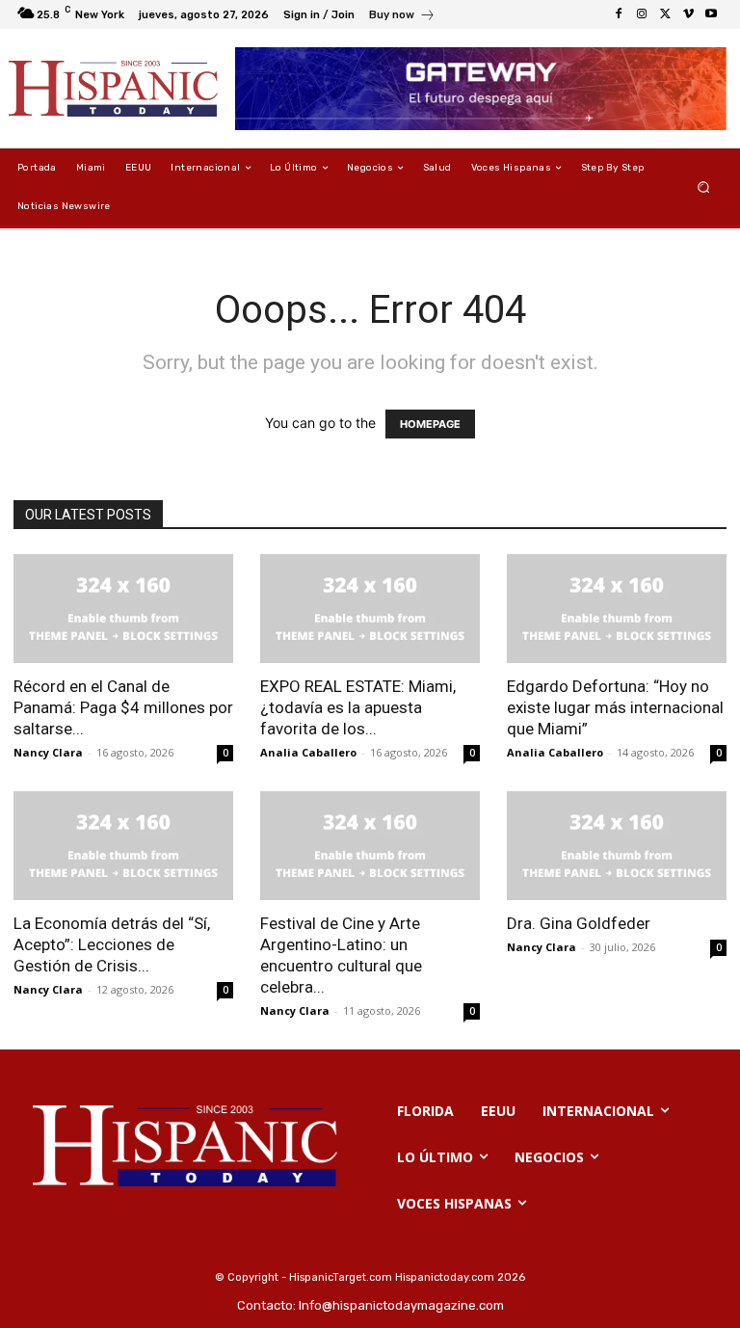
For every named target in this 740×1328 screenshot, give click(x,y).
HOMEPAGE (430, 424)
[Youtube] (711, 14)
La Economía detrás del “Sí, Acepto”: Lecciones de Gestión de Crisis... (111, 944)
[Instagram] (641, 14)
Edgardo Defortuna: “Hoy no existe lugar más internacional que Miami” (615, 707)
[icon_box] (402, 17)
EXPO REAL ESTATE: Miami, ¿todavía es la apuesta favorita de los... (358, 707)
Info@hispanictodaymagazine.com (401, 1305)
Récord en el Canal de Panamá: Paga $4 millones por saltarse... (123, 707)
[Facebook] (618, 14)
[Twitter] (664, 14)
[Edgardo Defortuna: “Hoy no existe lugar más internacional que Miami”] (617, 608)
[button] (704, 187)
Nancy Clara (48, 752)
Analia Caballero (308, 752)
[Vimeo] (688, 14)
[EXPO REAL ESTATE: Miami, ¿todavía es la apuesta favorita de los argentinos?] (370, 608)
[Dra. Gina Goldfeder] (617, 845)
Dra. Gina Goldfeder (578, 923)
